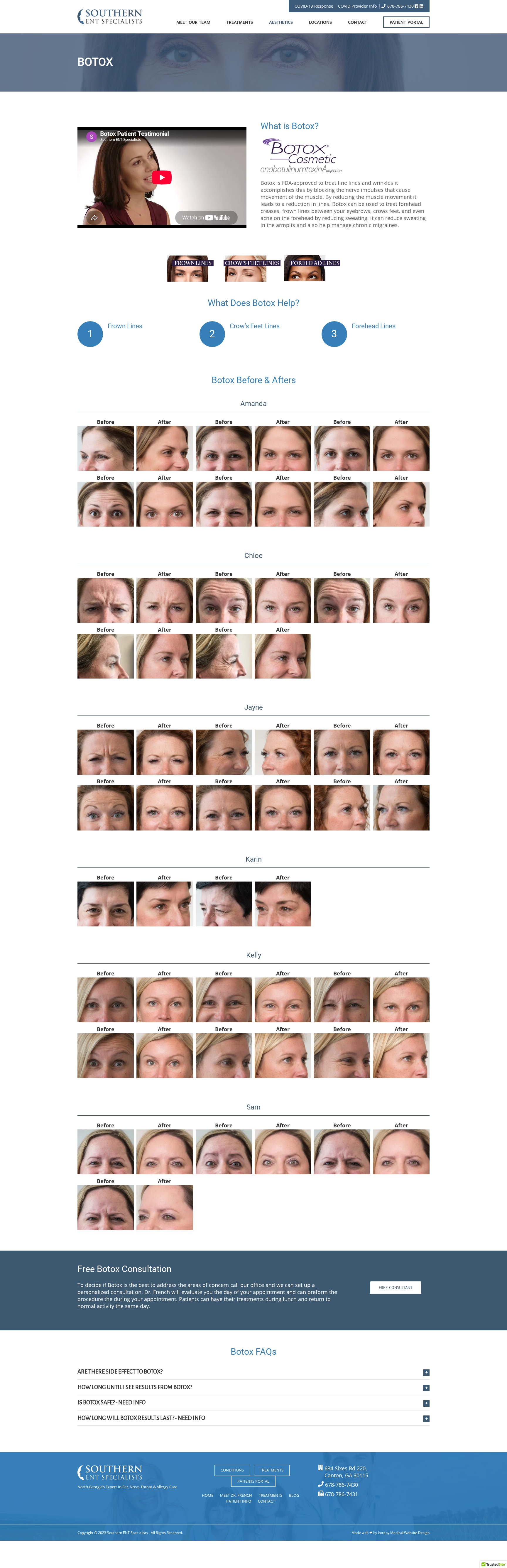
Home (207, 1495)
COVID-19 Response (314, 6)
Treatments (271, 1470)
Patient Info (238, 1501)
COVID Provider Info (357, 6)
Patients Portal (253, 1481)
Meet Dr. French (236, 1495)
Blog (294, 1495)
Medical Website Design (409, 1532)
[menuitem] (201, 16)
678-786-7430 (400, 6)
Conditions (232, 1470)
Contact (266, 1501)
